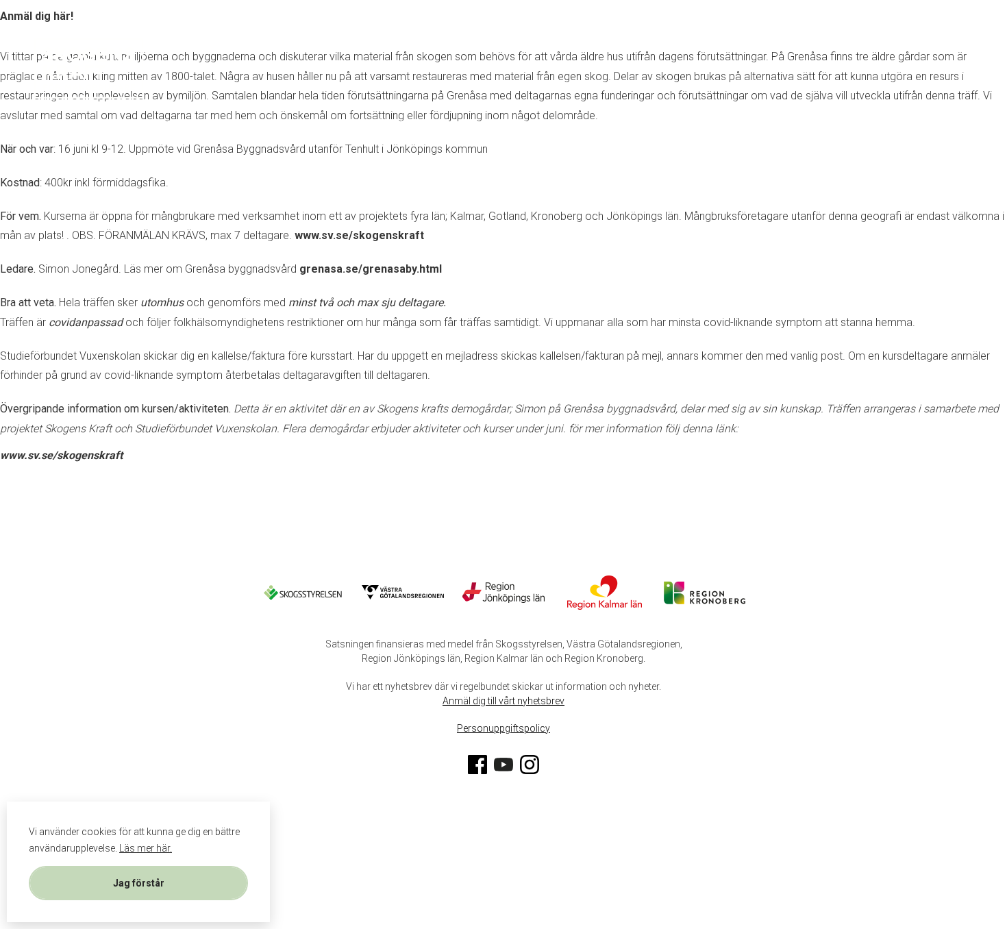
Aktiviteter (452, 43)
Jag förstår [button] (138, 883)
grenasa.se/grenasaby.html (370, 268)
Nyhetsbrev (621, 43)
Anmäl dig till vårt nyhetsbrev (503, 700)
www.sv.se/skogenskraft (359, 235)
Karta (162, 43)
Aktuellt (537, 43)
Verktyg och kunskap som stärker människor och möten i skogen (250, 125)
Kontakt (511, 125)
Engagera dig (355, 43)
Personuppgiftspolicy (503, 728)
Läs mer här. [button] (145, 848)
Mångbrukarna (247, 43)
